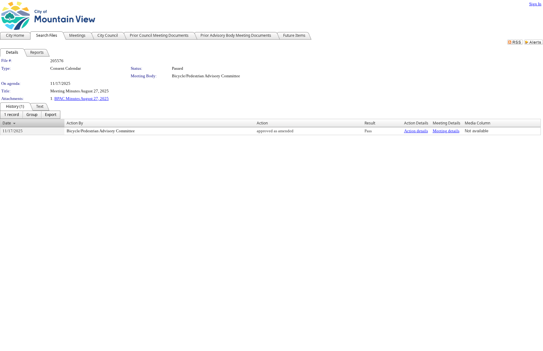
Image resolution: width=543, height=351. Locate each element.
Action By (75, 123)
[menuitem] (11, 114)
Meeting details (446, 131)
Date (7, 123)
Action (262, 123)
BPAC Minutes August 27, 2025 (81, 98)
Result (370, 123)
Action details (416, 131)
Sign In (535, 4)
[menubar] (30, 115)
